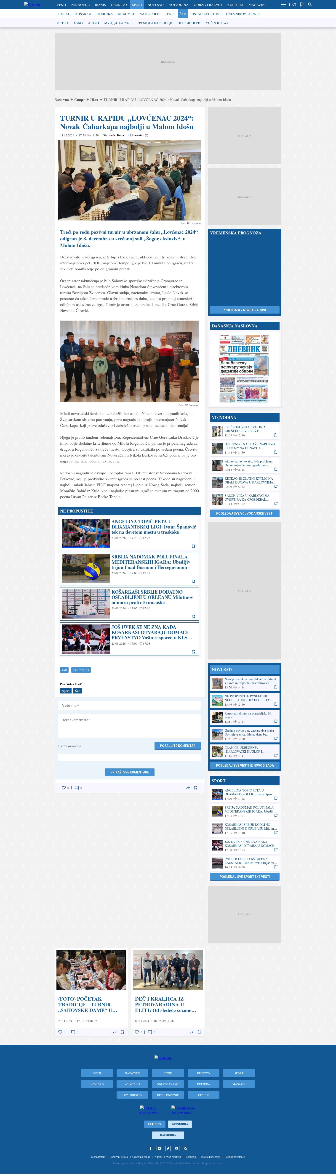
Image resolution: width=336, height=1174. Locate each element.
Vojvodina (179, 4)
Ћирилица (180, 1124)
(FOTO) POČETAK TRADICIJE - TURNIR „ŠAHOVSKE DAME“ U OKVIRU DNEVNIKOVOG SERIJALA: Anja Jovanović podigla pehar (91, 992)
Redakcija (191, 1156)
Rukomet (126, 13)
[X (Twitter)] (168, 1148)
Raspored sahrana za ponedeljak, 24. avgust (245, 717)
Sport (137, 4)
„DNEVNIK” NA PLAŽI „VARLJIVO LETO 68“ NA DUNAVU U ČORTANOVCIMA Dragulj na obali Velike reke (245, 448)
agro (78, 23)
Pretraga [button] (310, 4)
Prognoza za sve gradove (245, 310)
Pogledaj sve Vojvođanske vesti (245, 513)
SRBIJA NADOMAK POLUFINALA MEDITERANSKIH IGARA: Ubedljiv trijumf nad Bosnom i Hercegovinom (129, 568)
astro (93, 23)
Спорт (79, 99)
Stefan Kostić (116, 135)
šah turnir (81, 670)
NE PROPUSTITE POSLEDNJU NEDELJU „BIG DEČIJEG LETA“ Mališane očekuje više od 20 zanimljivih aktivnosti (245, 700)
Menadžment (98, 1156)
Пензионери (189, 23)
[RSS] (185, 1148)
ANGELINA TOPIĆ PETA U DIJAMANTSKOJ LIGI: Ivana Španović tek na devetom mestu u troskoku (129, 533)
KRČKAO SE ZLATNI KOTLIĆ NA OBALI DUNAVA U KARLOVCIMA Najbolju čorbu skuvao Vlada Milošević (245, 482)
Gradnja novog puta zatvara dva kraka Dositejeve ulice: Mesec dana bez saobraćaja (245, 734)
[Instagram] (159, 1148)
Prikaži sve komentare (129, 772)
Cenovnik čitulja (141, 1156)
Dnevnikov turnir (243, 13)
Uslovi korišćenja (69, 746)
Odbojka (105, 13)
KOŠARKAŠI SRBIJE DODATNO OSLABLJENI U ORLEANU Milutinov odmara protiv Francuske (129, 603)
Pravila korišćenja (210, 1156)
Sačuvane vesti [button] (302, 4)
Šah (183, 13)
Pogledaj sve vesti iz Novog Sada (245, 765)
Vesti (61, 4)
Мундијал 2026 (117, 23)
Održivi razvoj (208, 4)
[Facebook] (150, 1148)
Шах (94, 99)
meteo (62, 23)
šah (64, 670)
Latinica (155, 1124)
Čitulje (203, 1095)
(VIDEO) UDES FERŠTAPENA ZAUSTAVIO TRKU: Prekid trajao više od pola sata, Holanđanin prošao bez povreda (245, 863)
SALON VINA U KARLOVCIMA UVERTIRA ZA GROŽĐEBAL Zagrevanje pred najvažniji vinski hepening (245, 499)
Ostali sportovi (206, 13)
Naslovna (62, 99)
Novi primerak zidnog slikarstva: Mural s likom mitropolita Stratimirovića (245, 683)
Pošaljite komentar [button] (177, 746)
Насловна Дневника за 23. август (245, 369)
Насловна (168, 1135)
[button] (283, 4)
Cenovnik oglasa (119, 1156)
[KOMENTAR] (76, 788)
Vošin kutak (217, 23)
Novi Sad (156, 4)
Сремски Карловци (154, 23)
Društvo (119, 4)
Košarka (83, 13)
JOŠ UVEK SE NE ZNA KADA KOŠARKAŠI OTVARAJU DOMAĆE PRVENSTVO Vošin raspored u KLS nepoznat (129, 639)
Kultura (235, 4)
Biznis (100, 4)
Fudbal (63, 13)
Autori (158, 1156)
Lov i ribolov (132, 1095)
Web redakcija (173, 1156)
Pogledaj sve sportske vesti (245, 877)
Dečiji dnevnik (168, 1095)
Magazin (257, 4)
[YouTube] (176, 1148)
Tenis (169, 13)
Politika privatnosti (235, 1156)
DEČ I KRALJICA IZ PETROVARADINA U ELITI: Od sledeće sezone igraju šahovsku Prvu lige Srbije (168, 992)
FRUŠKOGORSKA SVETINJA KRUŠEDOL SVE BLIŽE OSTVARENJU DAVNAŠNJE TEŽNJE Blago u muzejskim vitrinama (245, 431)
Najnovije (80, 4)
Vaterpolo (150, 13)
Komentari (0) (140, 135)
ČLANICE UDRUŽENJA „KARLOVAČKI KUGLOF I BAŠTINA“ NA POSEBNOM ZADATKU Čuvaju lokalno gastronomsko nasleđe (245, 751)
